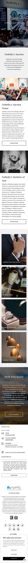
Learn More (14, 143)
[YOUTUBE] (18, 525)
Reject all (14, 550)
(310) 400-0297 (9, 439)
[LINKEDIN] (14, 525)
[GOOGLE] (18, 529)
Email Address (6, 456)
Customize (14, 554)
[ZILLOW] (14, 529)
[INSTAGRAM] (9, 525)
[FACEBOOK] (5, 525)
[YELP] (9, 529)
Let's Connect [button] (14, 414)
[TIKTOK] (22, 525)
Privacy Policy (7, 470)
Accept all (14, 558)
